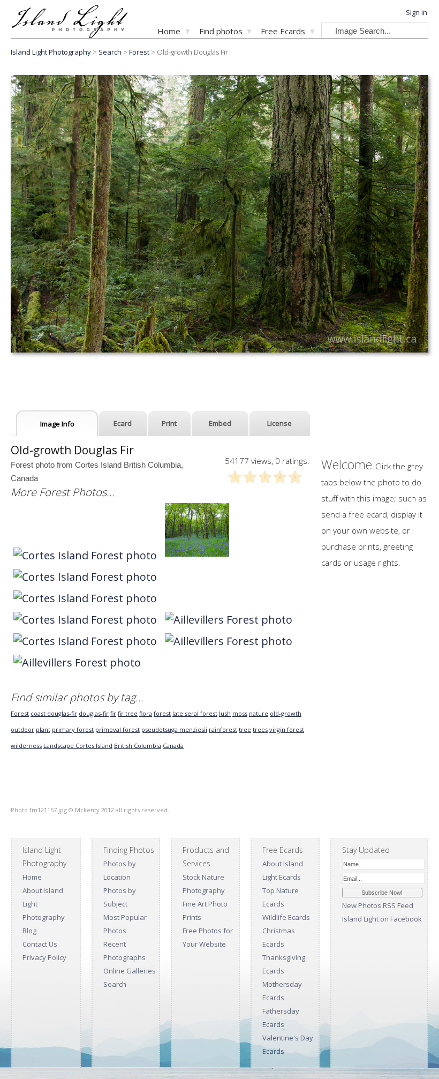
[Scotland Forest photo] (197, 555)
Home (168, 31)
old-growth (285, 713)
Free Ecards (283, 31)
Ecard (122, 423)
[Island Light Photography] (69, 35)
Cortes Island (93, 745)
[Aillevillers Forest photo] (228, 619)
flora (145, 713)
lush (225, 713)
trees (260, 729)
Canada (173, 745)
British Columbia (137, 745)
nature (258, 713)
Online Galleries (129, 971)
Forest (139, 52)
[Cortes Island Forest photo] (85, 555)
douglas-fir (94, 713)
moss (239, 713)
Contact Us (39, 944)
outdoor (22, 729)
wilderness (26, 745)
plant (43, 729)
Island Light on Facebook (382, 919)
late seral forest (194, 713)
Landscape (59, 745)
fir (113, 713)
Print (169, 423)
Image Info (57, 424)
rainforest (223, 729)
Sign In (416, 12)
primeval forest (117, 729)
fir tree (128, 713)
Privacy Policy (44, 957)
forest (162, 713)
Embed (220, 423)
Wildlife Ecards (286, 917)
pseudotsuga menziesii (174, 729)
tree (245, 729)
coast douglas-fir (54, 713)
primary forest (73, 729)
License (279, 423)
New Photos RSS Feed (377, 905)
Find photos (221, 31)
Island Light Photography (51, 52)
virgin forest (286, 729)
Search (114, 984)
